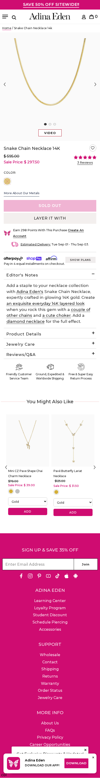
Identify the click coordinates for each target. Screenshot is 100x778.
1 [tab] (45, 124)
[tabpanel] (50, 86)
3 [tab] (54, 124)
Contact (50, 662)
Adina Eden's (30, 291)
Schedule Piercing (50, 622)
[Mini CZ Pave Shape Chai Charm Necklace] (27, 440)
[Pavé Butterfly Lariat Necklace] (72, 440)
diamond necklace (26, 321)
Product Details (23, 334)
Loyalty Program (50, 608)
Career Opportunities (50, 744)
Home (6, 28)
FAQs (50, 730)
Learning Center (50, 601)
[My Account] (84, 18)
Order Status (50, 690)
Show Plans (80, 260)
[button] (92, 148)
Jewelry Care (20, 344)
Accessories (50, 629)
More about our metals (21, 193)
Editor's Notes (22, 275)
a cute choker (56, 315)
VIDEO (50, 133)
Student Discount (50, 615)
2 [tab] (50, 124)
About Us (50, 723)
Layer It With (50, 218)
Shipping (50, 669)
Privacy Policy (50, 737)
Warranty (50, 683)
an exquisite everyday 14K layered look (46, 303)
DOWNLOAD (76, 763)
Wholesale (50, 655)
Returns (50, 676)
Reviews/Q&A (21, 354)
